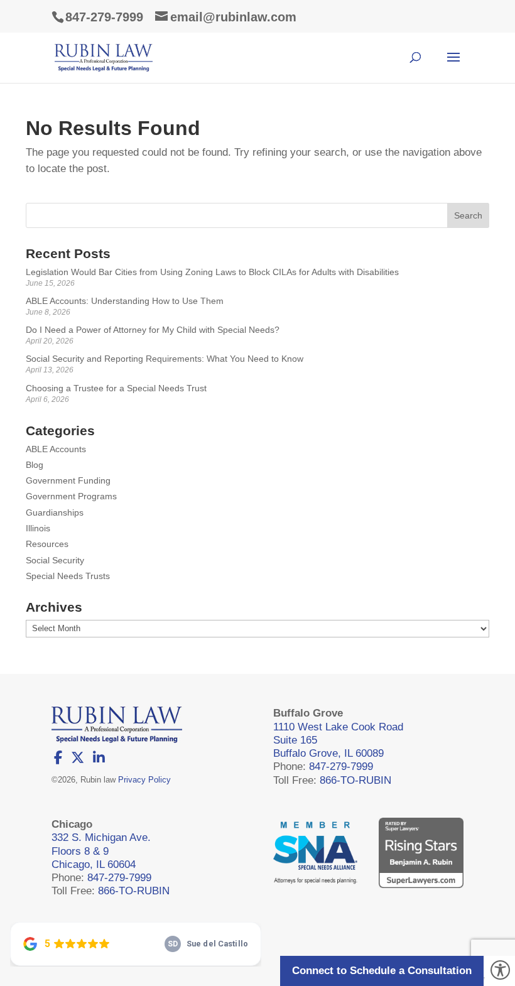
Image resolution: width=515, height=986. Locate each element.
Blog (34, 465)
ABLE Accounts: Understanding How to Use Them (125, 301)
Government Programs (71, 496)
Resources (47, 544)
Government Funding (68, 480)
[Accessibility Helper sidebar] (500, 971)
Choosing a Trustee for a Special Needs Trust (116, 388)
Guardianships (55, 512)
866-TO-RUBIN (355, 780)
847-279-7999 (104, 17)
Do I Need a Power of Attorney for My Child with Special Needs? (152, 330)
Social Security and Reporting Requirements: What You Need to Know (164, 359)
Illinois (38, 528)
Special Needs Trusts (68, 576)
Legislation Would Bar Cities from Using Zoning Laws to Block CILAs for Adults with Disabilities (212, 272)
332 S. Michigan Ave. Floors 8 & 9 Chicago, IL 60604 (101, 851)
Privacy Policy (144, 779)
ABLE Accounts (56, 449)
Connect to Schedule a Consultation (382, 971)
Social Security (55, 560)
